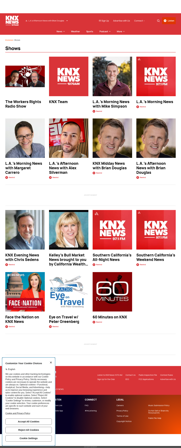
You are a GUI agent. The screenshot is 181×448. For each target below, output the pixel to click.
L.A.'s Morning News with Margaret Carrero (23, 168)
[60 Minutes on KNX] (112, 292)
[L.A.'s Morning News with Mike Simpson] (112, 76)
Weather (75, 31)
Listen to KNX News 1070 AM (109, 375)
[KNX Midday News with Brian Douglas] (112, 138)
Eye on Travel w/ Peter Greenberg (64, 319)
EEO (127, 379)
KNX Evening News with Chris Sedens (22, 257)
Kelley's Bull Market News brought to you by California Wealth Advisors (67, 259)
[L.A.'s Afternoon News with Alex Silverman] (69, 138)
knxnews (9, 40)
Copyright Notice (124, 421)
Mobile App (58, 411)
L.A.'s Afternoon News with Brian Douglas (151, 168)
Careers (120, 405)
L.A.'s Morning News (154, 101)
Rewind (99, 111)
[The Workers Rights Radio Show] (25, 76)
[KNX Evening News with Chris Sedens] (25, 230)
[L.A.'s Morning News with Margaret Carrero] (25, 138)
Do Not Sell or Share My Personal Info (158, 412)
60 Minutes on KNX (110, 317)
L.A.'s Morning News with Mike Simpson (111, 103)
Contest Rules (166, 375)
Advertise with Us (121, 21)
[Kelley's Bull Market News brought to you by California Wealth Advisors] (69, 230)
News (59, 31)
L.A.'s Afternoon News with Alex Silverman (63, 168)
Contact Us (130, 375)
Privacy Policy (122, 411)
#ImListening (91, 411)
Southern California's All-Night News (112, 257)
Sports (89, 31)
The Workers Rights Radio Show (23, 103)
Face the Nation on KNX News (22, 319)
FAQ (86, 405)
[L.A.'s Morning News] (156, 76)
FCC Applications (146, 379)
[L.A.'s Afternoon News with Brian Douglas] (156, 138)
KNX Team (58, 101)
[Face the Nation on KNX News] (25, 292)
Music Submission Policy (158, 405)
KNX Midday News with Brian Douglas (110, 165)
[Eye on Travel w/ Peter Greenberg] (69, 292)
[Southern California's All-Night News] (112, 230)
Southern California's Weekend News (155, 257)
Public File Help (154, 418)
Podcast (104, 31)
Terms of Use (122, 416)
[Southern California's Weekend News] (156, 230)
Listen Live (57, 405)
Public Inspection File (148, 375)
